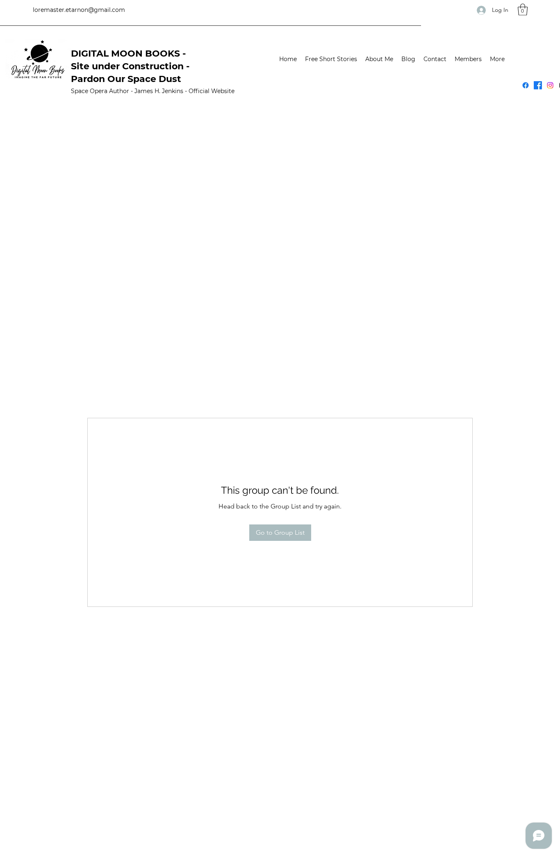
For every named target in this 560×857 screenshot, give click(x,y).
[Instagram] (550, 85)
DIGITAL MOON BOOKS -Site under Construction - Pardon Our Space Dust (130, 66)
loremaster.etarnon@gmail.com (79, 10)
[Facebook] (525, 85)
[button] (523, 10)
